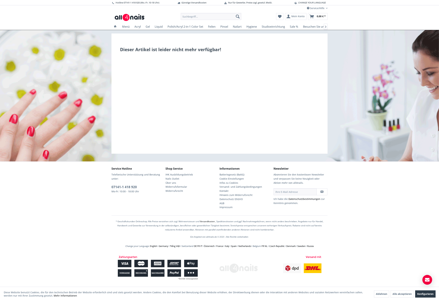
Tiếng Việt (175, 246)
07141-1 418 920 (124, 187)
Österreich (209, 246)
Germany (163, 246)
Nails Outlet (172, 178)
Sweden (301, 246)
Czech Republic (276, 246)
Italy (227, 246)
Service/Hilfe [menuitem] (317, 8)
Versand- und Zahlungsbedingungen (241, 186)
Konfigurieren (425, 294)
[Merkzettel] (279, 16)
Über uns (170, 182)
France (219, 246)
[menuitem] (211, 16)
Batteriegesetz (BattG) (232, 174)
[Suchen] (237, 16)
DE (195, 246)
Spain (234, 246)
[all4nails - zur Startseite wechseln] (130, 17)
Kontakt (224, 190)
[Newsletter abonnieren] (322, 191)
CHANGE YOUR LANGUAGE (312, 2)
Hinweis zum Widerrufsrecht (236, 195)
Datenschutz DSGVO (231, 199)
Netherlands (244, 246)
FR (198, 246)
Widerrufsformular (176, 186)
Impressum (226, 207)
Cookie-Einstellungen (232, 178)
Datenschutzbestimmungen (304, 199)
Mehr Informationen (65, 295)
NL (266, 246)
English (153, 246)
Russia (310, 246)
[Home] (115, 26)
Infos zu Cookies (229, 182)
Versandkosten (207, 221)
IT (201, 246)
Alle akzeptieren (402, 294)
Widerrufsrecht (174, 190)
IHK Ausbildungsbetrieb (179, 174)
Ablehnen (381, 294)
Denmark (291, 246)
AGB (222, 203)
